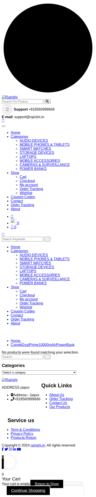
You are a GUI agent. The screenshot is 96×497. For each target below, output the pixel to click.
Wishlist (26, 193)
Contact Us (58, 403)
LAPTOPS (28, 157)
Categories (19, 136)
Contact (17, 201)
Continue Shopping (28, 490)
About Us (56, 395)
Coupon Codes (23, 197)
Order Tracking (31, 189)
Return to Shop (47, 484)
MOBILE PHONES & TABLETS (45, 145)
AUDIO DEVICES (34, 141)
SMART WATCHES (35, 149)
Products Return (23, 438)
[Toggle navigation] (3, 126)
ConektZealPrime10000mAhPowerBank (43, 345)
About (15, 209)
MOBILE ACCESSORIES (40, 161)
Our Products (59, 407)
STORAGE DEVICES (37, 153)
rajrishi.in (38, 445)
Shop (15, 173)
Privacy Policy (22, 434)
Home (15, 132)
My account (29, 185)
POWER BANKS (33, 169)
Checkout (27, 181)
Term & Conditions (25, 430)
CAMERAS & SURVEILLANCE (45, 165)
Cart (23, 177)
